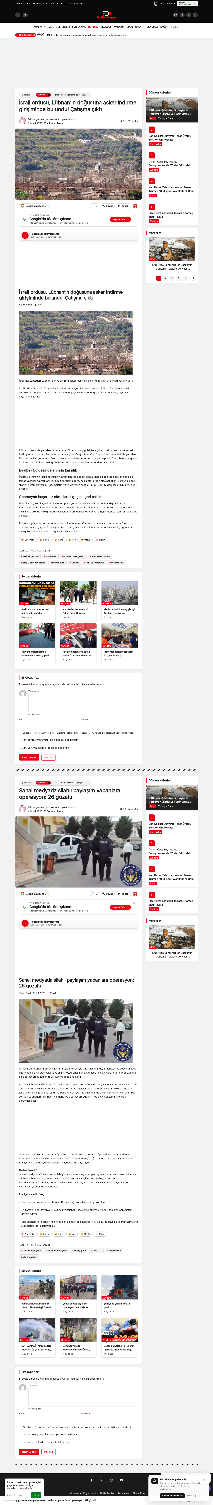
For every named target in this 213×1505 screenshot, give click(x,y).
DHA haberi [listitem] (50, 556)
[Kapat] (134, 215)
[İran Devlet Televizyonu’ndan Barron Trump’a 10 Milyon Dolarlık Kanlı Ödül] (172, 187)
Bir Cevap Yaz (30, 677)
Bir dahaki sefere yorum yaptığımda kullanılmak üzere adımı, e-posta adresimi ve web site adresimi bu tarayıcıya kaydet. (78, 733)
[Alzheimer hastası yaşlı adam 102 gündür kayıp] (120, 643)
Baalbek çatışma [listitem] (30, 556)
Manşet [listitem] (74, 562)
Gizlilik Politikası (14, 1495)
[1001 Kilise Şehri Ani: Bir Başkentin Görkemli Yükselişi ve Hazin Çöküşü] (172, 109)
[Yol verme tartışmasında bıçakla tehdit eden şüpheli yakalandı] (37, 643)
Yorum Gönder (29, 757)
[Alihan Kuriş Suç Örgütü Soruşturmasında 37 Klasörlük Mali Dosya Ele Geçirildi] (172, 161)
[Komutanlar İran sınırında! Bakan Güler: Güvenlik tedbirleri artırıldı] (78, 601)
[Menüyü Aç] (17, 14)
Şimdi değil (192, 1495)
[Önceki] (39, 35)
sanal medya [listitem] (114, 1250)
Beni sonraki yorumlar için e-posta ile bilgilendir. (50, 739)
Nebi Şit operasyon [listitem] (94, 562)
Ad (21, 719)
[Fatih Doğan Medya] (106, 14)
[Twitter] (101, 1480)
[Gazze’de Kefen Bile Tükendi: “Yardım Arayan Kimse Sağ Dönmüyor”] (120, 1337)
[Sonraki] (43, 35)
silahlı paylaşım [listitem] (29, 1257)
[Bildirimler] (195, 14)
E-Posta (85, 719)
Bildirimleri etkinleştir (172, 1495)
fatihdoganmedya (38, 119)
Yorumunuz (34, 691)
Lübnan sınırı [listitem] (57, 562)
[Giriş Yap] (188, 14)
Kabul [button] (36, 1495)
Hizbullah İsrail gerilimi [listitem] (73, 556)
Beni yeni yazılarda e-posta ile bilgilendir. (46, 747)
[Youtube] (121, 1480)
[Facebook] (91, 1480)
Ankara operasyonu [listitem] (56, 1250)
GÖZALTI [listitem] (96, 1250)
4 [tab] (178, 278)
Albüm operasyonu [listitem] (31, 1250)
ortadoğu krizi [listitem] (116, 562)
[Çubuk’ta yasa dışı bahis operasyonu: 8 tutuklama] (78, 1295)
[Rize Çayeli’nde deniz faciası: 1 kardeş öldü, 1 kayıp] (172, 212)
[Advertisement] (106, 64)
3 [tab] (172, 278)
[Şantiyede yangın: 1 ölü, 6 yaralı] (120, 1295)
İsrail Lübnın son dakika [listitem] (33, 562)
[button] (182, 14)
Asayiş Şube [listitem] (79, 1250)
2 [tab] (165, 278)
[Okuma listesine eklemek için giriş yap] (135, 205)
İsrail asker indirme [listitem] (100, 556)
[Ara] (175, 14)
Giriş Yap (48, 757)
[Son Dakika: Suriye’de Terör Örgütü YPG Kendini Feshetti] (172, 135)
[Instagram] (111, 1480)
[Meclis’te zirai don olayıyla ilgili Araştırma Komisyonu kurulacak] (120, 601)
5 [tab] (185, 278)
